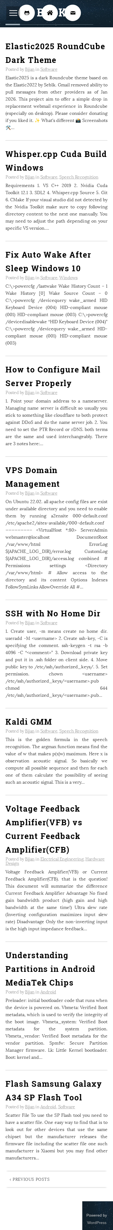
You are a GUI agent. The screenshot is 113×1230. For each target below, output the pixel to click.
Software (48, 68)
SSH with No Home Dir (53, 613)
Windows (68, 277)
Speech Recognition (78, 176)
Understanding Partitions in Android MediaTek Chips (50, 969)
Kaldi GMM (28, 721)
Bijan (30, 68)
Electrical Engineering (61, 858)
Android (48, 991)
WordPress (96, 1222)
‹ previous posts (30, 1179)
